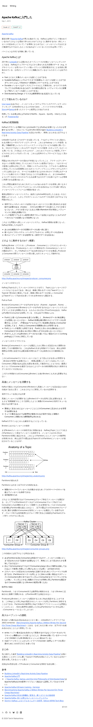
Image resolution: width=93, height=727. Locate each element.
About (4, 6)
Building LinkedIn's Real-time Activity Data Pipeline (26, 673)
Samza (12, 109)
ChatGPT (15, 27)
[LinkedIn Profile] (21, 712)
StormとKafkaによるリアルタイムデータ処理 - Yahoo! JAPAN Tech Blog (34, 700)
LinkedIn (13, 62)
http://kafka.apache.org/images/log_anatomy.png (23, 476)
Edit (65, 707)
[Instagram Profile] (17, 712)
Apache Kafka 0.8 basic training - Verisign (22, 687)
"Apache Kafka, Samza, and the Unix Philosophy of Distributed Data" (35, 679)
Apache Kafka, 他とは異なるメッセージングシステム (26, 698)
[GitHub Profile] (6, 712)
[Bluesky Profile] (14, 712)
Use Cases (6, 104)
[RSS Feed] (3, 712)
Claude (5, 27)
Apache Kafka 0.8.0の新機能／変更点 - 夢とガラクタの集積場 (30, 695)
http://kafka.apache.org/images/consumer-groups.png (25, 549)
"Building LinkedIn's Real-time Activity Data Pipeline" (38, 654)
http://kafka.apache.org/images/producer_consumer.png (26, 278)
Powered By (13, 116)
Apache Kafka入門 (12, 676)
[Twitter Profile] (10, 712)
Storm (4, 109)
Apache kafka (7, 34)
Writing (13, 6)
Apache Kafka (17, 38)
